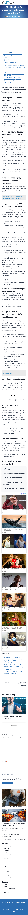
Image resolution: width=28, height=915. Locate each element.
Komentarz (5, 743)
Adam (8, 16)
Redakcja (14, 911)
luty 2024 (6, 870)
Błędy (5, 884)
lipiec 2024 (7, 862)
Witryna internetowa (7, 774)
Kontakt (17, 909)
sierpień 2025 (7, 846)
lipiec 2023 (7, 876)
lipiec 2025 (6, 848)
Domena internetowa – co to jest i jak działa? (13, 839)
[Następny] (24, 711)
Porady (5, 890)
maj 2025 (6, 850)
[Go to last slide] (4, 711)
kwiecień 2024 (7, 868)
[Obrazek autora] (6, 16)
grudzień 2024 (7, 856)
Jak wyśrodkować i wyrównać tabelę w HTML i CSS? (7, 682)
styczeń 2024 (7, 872)
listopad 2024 (7, 858)
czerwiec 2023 (7, 878)
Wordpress (20, 16)
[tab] (11, 725)
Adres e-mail (6, 768)
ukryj (11, 52)
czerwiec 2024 (7, 864)
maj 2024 (6, 866)
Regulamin (22, 909)
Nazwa (4, 761)
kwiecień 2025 (7, 852)
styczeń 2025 (7, 854)
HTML (5, 886)
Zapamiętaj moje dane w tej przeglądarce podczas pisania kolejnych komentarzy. (13, 778)
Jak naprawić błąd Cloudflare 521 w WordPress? (21, 682)
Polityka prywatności (8, 909)
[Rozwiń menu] (25, 3)
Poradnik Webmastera (9, 888)
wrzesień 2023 (8, 874)
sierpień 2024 (7, 860)
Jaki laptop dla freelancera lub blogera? (12, 806)
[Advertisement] (14, 34)
